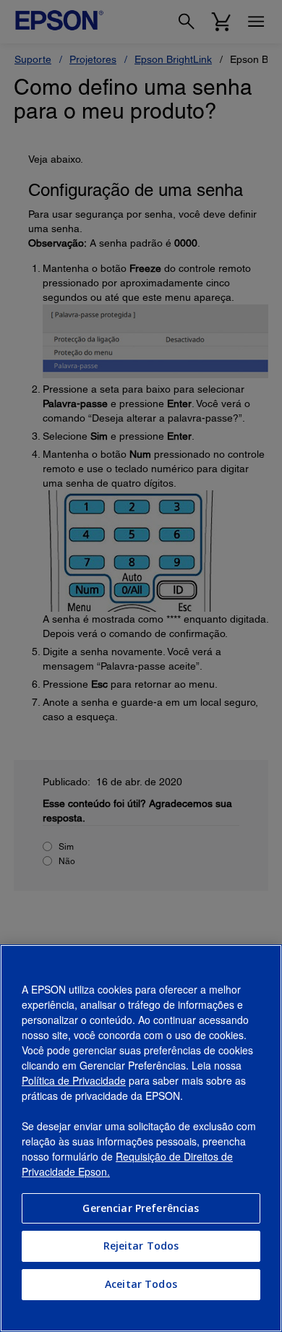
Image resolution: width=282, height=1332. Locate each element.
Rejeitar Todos (141, 1245)
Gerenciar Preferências (140, 1208)
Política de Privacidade (74, 1080)
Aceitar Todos (141, 1284)
